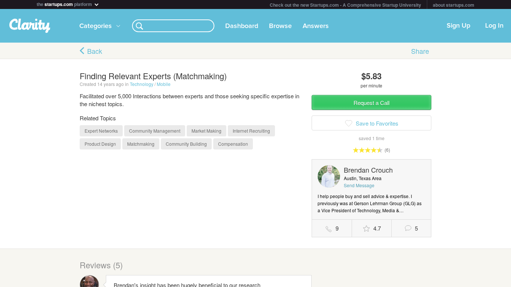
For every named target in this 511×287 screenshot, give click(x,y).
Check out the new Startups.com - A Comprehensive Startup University (345, 4)
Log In (494, 25)
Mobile (164, 84)
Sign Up (458, 25)
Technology (141, 84)
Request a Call (371, 103)
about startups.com (453, 4)
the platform (65, 3)
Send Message (359, 185)
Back (94, 51)
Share (420, 51)
